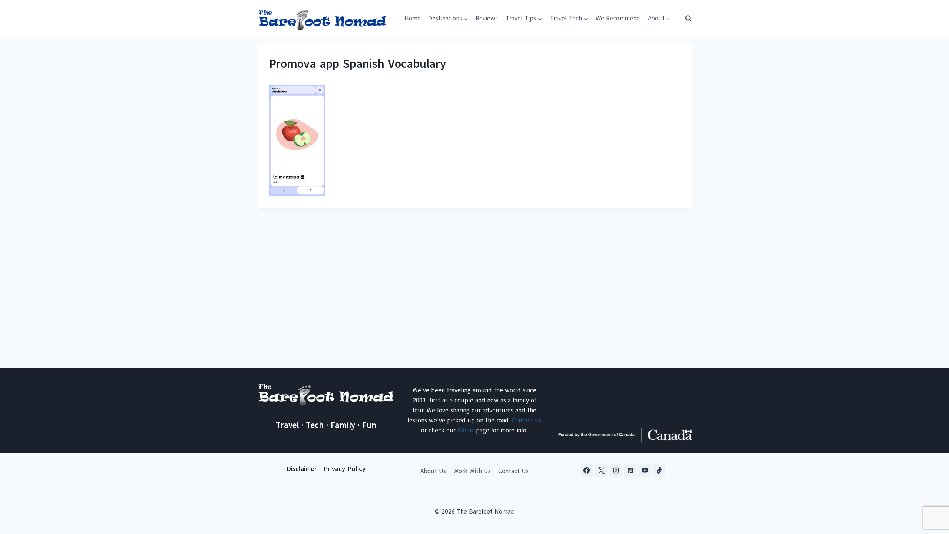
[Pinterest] (630, 470)
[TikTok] (659, 470)
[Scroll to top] (930, 491)
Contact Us (513, 471)
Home (412, 18)
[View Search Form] (685, 18)
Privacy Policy (345, 468)
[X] (601, 470)
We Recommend (618, 18)
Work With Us (472, 471)
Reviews (487, 18)
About (465, 430)
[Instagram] (615, 470)
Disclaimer (302, 468)
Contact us (526, 420)
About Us (433, 471)
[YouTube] (644, 470)
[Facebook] (587, 470)
